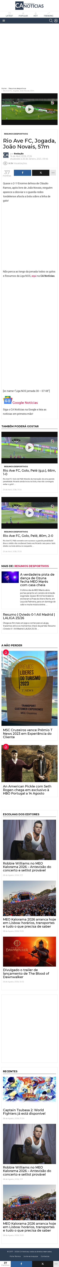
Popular (23, 16)
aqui (34, 275)
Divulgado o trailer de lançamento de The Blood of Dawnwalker (26, 973)
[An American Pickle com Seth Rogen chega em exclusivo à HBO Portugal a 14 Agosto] (29, 763)
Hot (36, 16)
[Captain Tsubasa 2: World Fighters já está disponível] (29, 1092)
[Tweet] (42, 1264)
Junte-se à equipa (30, 1256)
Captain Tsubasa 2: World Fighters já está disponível (24, 1112)
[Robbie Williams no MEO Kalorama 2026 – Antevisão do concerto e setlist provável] (29, 840)
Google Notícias (25, 403)
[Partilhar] (21, 1264)
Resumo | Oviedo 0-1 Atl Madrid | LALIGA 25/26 (29, 616)
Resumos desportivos (16, 466)
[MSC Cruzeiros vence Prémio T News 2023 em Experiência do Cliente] (29, 688)
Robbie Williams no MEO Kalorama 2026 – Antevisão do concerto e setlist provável (27, 866)
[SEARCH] (51, 20)
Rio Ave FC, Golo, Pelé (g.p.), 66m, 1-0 (29, 472)
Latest (9, 16)
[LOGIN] (56, 20)
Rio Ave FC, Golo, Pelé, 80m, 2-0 (28, 536)
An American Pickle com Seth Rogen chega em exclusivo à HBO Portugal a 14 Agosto (27, 789)
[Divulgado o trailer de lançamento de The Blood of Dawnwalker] (29, 952)
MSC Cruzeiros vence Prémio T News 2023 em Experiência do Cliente (28, 733)
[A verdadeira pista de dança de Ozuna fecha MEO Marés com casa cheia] (10, 577)
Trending (48, 16)
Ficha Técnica (15, 1256)
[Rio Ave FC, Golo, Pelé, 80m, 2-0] (29, 513)
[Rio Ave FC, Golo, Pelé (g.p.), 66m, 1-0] (29, 448)
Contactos (45, 1256)
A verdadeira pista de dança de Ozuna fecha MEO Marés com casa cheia (37, 580)
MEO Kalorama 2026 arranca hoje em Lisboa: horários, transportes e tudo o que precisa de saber (29, 922)
